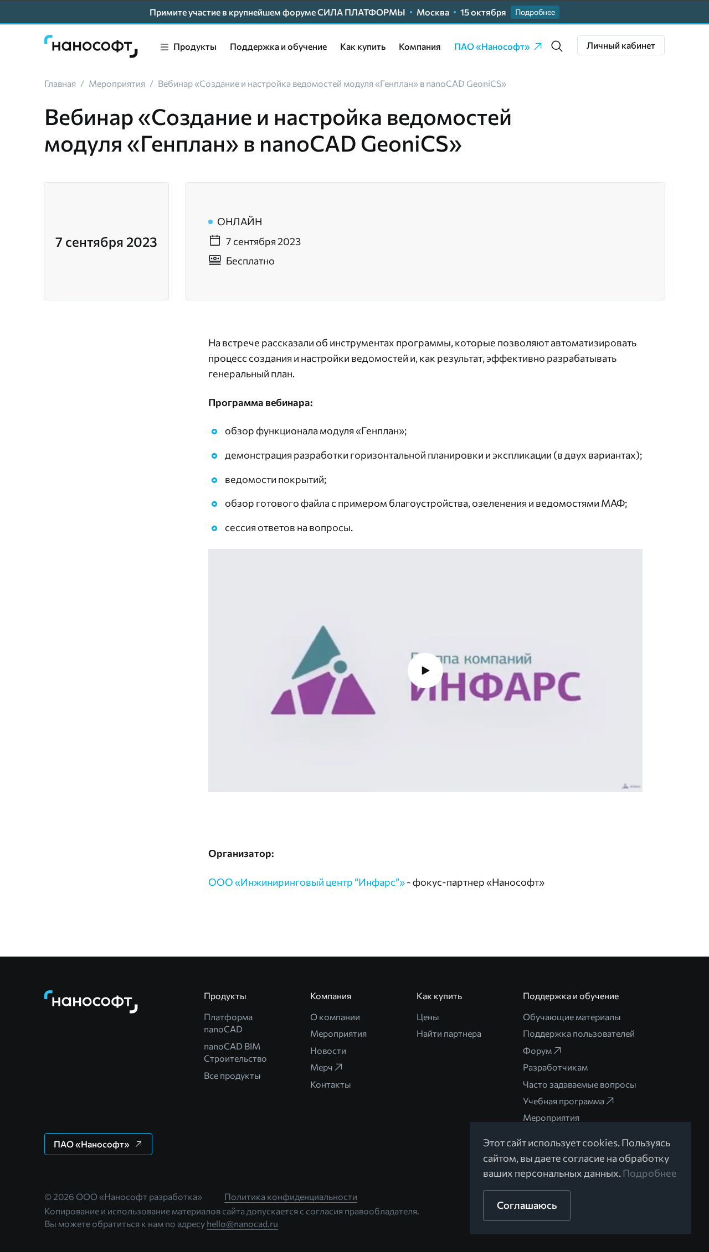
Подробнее (650, 1173)
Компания (420, 46)
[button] (557, 46)
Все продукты (232, 1075)
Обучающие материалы (572, 1016)
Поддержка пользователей (579, 1033)
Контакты (330, 1084)
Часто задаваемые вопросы (579, 1084)
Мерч (321, 1067)
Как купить (363, 46)
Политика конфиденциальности (290, 1196)
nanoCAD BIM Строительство (235, 1052)
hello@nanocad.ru (242, 1223)
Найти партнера (449, 1033)
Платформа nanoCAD (228, 1022)
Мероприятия (338, 1033)
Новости (328, 1050)
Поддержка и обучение (278, 46)
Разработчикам (555, 1067)
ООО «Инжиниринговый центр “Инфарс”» (306, 882)
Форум (537, 1050)
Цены (428, 1016)
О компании (335, 1016)
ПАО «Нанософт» (492, 46)
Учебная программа (563, 1100)
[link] (91, 46)
